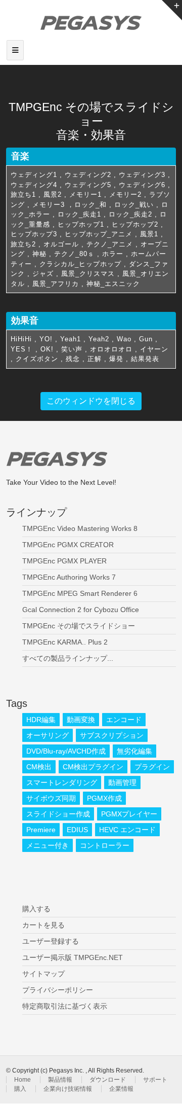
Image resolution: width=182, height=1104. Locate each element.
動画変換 (81, 720)
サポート (155, 1079)
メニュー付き (47, 845)
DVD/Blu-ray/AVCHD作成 (66, 751)
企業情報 (121, 1088)
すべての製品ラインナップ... (67, 658)
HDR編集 (41, 720)
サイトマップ (43, 974)
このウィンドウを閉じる (91, 401)
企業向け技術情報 (67, 1088)
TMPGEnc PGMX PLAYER (64, 561)
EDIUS (77, 830)
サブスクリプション (112, 735)
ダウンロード (107, 1079)
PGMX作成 (104, 798)
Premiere (41, 830)
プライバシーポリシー (57, 990)
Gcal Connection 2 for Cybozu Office (80, 610)
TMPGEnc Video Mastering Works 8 (80, 528)
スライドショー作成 (58, 814)
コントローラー (104, 845)
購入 (20, 1088)
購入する (36, 909)
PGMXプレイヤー (129, 814)
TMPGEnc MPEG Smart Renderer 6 (80, 593)
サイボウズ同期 (51, 798)
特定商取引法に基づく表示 (64, 1006)
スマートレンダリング (61, 782)
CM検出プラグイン (93, 767)
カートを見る (43, 925)
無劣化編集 (134, 751)
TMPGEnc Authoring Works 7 (69, 577)
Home (22, 1079)
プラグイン (152, 767)
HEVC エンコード (127, 830)
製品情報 (60, 1079)
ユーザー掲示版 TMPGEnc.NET (72, 957)
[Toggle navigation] (15, 50)
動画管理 (122, 782)
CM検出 (39, 767)
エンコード (124, 720)
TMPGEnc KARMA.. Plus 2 (65, 642)
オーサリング (47, 735)
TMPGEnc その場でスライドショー (78, 626)
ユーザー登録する (50, 941)
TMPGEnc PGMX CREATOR (68, 545)
